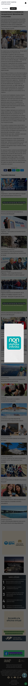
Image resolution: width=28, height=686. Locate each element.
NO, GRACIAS (5, 8)
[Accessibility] (24, 675)
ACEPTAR (13, 8)
